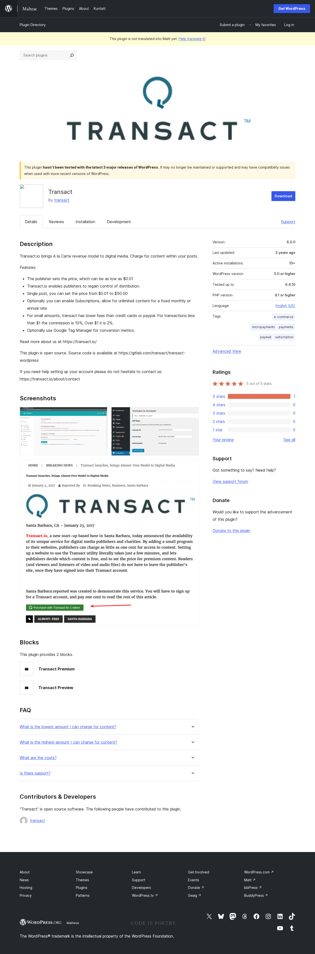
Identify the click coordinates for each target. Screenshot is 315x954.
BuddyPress (256, 895)
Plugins (81, 887)
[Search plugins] (72, 55)
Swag (194, 895)
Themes (82, 880)
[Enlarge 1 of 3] (100, 413)
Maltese (73, 923)
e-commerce (283, 317)
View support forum (230, 481)
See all (289, 439)
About (25, 872)
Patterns (83, 895)
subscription (284, 337)
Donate (196, 887)
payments (286, 327)
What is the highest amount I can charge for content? (68, 742)
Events (193, 880)
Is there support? (35, 773)
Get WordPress (291, 8)
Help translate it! (192, 39)
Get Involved (198, 872)
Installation (85, 221)
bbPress (253, 887)
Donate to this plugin (231, 530)
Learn (136, 872)
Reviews (56, 221)
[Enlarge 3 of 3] (192, 466)
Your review (223, 439)
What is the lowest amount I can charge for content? (68, 726)
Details (31, 221)
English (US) (285, 306)
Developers (141, 887)
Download (283, 196)
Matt (250, 880)
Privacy (26, 895)
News (24, 880)
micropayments (263, 327)
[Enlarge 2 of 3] (192, 413)
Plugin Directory (33, 25)
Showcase (84, 872)
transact (61, 200)
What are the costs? (38, 757)
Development (119, 221)
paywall (265, 337)
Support (288, 221)
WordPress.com (259, 872)
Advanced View (227, 351)
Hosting (26, 887)
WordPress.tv (145, 895)
